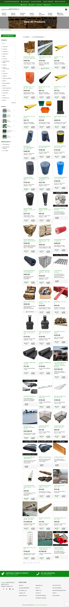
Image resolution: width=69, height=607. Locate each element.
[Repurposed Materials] (10, 9)
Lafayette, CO (22, 593)
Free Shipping (6, 144)
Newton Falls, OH (23, 595)
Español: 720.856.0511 (48, 1)
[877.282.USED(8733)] (38, 574)
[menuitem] (12, 1)
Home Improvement (6, 68)
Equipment (5, 53)
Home (2, 29)
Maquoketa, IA (39, 585)
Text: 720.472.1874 (61, 1)
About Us (21, 585)
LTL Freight (5, 150)
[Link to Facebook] (4, 589)
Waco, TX (38, 587)
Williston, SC (38, 590)
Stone (4, 95)
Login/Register (26, 1)
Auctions (40, 4)
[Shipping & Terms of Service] (2, 574)
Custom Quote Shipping (6, 147)
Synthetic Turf (6, 97)
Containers (5, 51)
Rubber (4, 85)
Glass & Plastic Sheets (6, 62)
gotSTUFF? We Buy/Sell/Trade (12, 1)
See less (14, 102)
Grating (4, 65)
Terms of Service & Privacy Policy (41, 605)
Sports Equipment (7, 88)
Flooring (5, 58)
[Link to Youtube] (10, 589)
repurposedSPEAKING (24, 588)
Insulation (5, 73)
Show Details (33, 67)
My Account (47, 4)
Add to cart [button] (27, 67)
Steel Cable (5, 93)
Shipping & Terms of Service (17, 573)
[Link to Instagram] (7, 589)
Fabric (4, 56)
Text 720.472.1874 (56, 585)
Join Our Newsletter (56, 587)
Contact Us (24, 4)
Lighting (5, 76)
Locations (32, 4)
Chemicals (5, 46)
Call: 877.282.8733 (37, 1)
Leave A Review (55, 595)
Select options (46, 68)
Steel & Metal (6, 90)
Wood (4, 100)
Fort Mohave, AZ (22, 590)
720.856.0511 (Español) (41, 598)
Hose (4, 71)
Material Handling (7, 78)
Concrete (5, 49)
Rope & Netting (6, 83)
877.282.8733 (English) (41, 595)
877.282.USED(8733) (48, 573)
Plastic (4, 80)
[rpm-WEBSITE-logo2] (8, 583)
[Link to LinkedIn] (13, 589)
